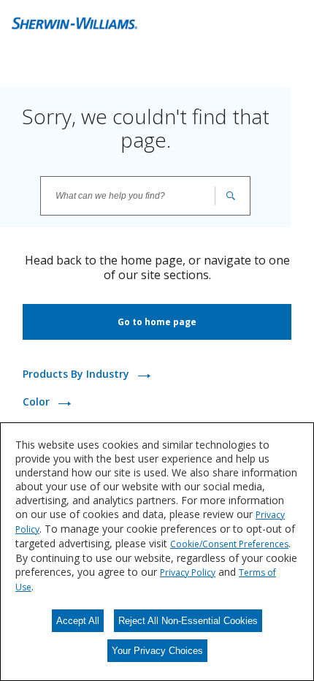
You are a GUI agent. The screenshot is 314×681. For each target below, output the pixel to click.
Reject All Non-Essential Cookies (188, 620)
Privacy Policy (187, 572)
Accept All (77, 620)
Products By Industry (77, 374)
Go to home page (157, 322)
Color (38, 401)
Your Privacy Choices (157, 650)
